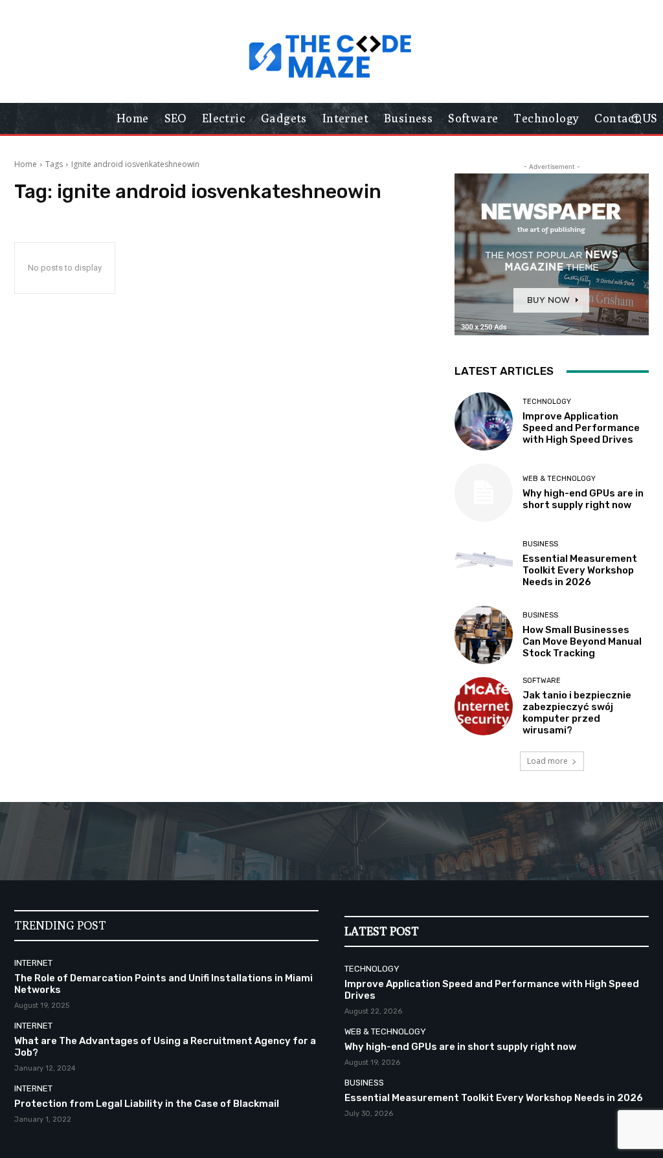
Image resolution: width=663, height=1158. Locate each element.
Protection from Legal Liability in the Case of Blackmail (146, 1103)
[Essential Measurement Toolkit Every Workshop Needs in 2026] (484, 564)
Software (542, 680)
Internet (33, 963)
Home (25, 164)
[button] (636, 119)
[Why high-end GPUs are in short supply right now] (484, 492)
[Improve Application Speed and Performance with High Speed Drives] (484, 421)
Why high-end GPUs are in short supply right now (583, 499)
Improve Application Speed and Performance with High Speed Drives (581, 427)
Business (540, 544)
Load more (547, 760)
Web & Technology (559, 478)
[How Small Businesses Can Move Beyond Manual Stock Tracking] (484, 635)
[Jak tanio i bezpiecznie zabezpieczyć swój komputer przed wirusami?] (484, 706)
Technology (547, 401)
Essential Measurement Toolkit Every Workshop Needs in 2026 (580, 570)
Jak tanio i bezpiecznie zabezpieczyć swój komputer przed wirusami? (577, 712)
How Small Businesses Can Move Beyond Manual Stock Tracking (582, 641)
